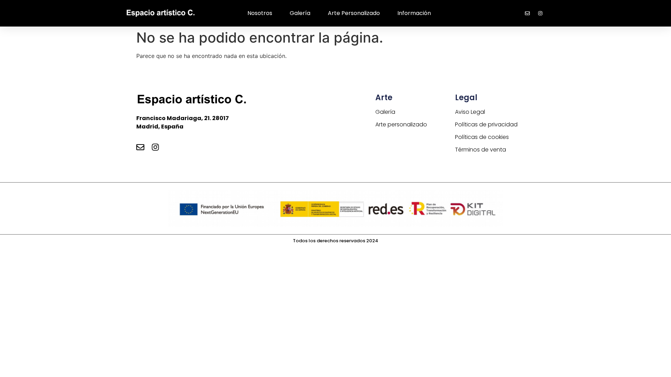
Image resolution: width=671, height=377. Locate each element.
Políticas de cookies (482, 137)
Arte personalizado (354, 13)
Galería (300, 13)
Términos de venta (480, 150)
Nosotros (259, 13)
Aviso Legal (470, 112)
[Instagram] (155, 147)
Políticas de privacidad (486, 124)
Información (414, 13)
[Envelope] (140, 147)
